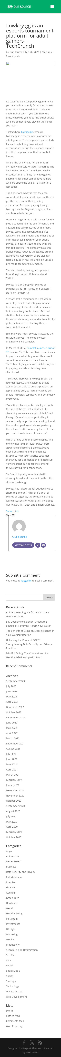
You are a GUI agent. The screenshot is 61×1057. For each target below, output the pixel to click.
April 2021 (12, 769)
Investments (13, 923)
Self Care (11, 955)
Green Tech (12, 897)
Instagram (12, 918)
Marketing (12, 934)
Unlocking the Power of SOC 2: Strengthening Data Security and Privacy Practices (29, 644)
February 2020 (14, 832)
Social (9, 965)
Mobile (10, 939)
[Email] (43, 545)
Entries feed (13, 1015)
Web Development (16, 996)
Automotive (12, 856)
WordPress (32, 1052)
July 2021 (11, 753)
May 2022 (11, 727)
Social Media (13, 970)
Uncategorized (14, 991)
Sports (9, 976)
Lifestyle (10, 929)
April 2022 (12, 733)
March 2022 (12, 738)
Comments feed (15, 1021)
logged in (26, 580)
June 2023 (11, 691)
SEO (8, 960)
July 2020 (11, 816)
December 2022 (15, 707)
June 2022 (11, 722)
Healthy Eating (14, 913)
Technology (12, 986)
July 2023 (11, 686)
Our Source (15, 52)
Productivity (12, 944)
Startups (47, 52)
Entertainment (14, 877)
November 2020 (15, 795)
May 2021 (11, 764)
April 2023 (12, 701)
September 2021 (15, 743)
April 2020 (12, 826)
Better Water (13, 861)
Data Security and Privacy (20, 871)
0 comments (13, 56)
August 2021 (13, 748)
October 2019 (13, 837)
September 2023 (15, 681)
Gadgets (10, 892)
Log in (9, 1010)
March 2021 (12, 774)
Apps (9, 851)
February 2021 (14, 779)
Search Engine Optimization (22, 950)
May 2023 (11, 696)
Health (10, 908)
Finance (10, 887)
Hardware (11, 903)
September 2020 (15, 805)
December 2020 (15, 790)
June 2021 (11, 759)
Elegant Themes (31, 1048)
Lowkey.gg (27, 132)
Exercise (10, 882)
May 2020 (11, 821)
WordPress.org (14, 1026)
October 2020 (13, 800)
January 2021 (13, 785)
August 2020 (13, 811)
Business (11, 866)
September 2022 (15, 717)
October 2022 (13, 712)
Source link (12, 511)
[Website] (37, 545)
